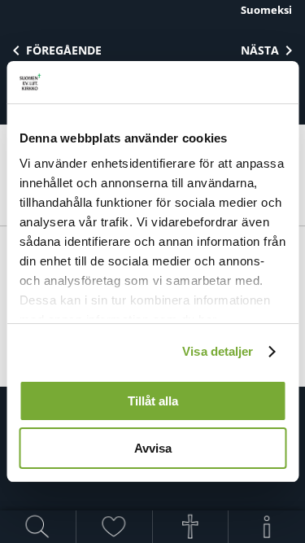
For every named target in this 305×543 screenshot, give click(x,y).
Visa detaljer (217, 351)
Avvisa (153, 448)
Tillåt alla (153, 401)
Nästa (260, 50)
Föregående (64, 50)
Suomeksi (266, 9)
